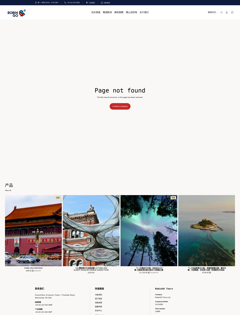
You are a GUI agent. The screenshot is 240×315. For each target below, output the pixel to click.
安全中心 (98, 310)
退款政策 (98, 303)
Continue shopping (120, 106)
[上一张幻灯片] (66, 230)
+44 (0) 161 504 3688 (43, 305)
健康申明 (98, 307)
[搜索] (221, 12)
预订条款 (98, 299)
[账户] (227, 12)
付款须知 (98, 295)
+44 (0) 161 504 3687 (43, 312)
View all (8, 190)
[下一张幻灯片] (116, 230)
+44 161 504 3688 (73, 3)
